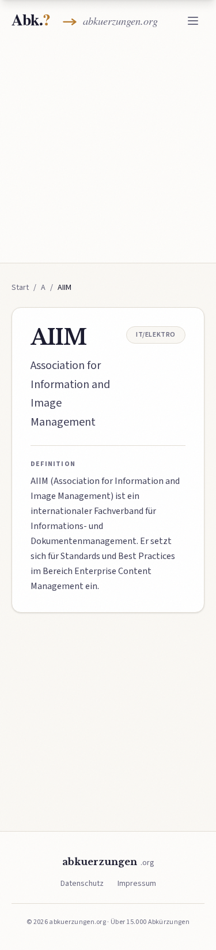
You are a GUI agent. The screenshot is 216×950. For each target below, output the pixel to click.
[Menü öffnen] (192, 20)
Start (20, 287)
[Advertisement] (108, 150)
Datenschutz (82, 883)
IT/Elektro (156, 335)
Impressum (137, 883)
